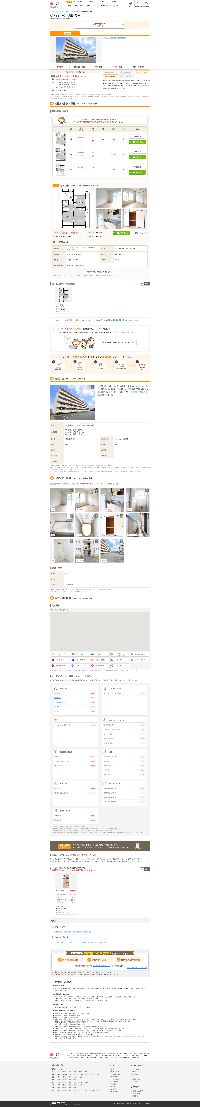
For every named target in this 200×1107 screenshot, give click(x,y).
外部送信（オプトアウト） (134, 1103)
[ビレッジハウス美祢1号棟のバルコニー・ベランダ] (137, 525)
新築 (76, 5)
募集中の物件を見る (100, 25)
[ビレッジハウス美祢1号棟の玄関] (62, 550)
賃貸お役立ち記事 (137, 1091)
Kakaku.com (59, 1104)
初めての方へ (136, 1069)
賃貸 (69, 5)
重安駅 (66, 87)
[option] (63, 300)
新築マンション (115, 1071)
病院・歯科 (60, 660)
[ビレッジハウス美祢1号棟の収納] (134, 219)
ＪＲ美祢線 (59, 82)
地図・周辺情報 (88, 425)
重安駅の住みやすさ (101, 942)
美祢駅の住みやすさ (73, 942)
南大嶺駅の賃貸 (77, 932)
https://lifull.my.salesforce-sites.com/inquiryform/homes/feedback (120, 1036)
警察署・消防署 (60, 665)
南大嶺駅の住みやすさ (87, 942)
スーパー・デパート (80, 654)
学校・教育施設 (80, 660)
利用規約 (135, 1074)
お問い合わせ (136, 1079)
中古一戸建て (115, 1079)
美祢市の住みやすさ (60, 942)
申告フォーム (62, 98)
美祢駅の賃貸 (67, 932)
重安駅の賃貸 (87, 932)
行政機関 (119, 660)
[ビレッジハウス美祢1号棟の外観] (76, 50)
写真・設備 (118, 67)
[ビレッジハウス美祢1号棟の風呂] (62, 525)
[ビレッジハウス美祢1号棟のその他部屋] (134, 198)
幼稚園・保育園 (100, 660)
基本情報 (60, 67)
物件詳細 (98, 67)
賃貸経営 (113, 1089)
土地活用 (113, 1086)
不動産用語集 (136, 1093)
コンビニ (100, 654)
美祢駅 (66, 82)
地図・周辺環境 (138, 67)
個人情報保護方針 (119, 1103)
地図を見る (75, 79)
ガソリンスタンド (140, 660)
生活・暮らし (80, 665)
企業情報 (147, 1103)
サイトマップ (136, 1071)
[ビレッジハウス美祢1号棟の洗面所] (137, 500)
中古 (82, 5)
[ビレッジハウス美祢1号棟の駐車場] (112, 550)
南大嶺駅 (66, 85)
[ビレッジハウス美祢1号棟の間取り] (73, 208)
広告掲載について (137, 1081)
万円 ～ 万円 (71, 76)
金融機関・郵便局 (140, 654)
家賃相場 (135, 1096)
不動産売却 (103, 5)
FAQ (133, 1076)
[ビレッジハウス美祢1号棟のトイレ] (87, 525)
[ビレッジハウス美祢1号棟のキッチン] (108, 219)
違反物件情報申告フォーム (122, 320)
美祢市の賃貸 (58, 932)
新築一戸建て (115, 1076)
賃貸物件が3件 (73, 72)
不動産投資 (114, 1084)
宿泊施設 (119, 665)
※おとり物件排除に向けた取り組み (137, 968)
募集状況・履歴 (79, 67)
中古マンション (115, 1074)
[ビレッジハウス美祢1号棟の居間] (108, 198)
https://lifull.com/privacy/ (90, 1000)
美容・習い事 (100, 665)
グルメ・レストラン (60, 654)
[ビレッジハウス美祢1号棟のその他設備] (87, 550)
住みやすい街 (113, 5)
